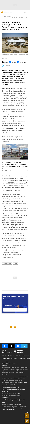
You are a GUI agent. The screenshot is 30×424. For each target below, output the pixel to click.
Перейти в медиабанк (23, 54)
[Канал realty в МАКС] (5, 346)
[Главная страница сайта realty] (10, 12)
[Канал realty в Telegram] (24, 346)
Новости (4, 356)
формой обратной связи (8, 409)
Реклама (13, 358)
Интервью (19, 356)
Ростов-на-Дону (7, 263)
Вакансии (4, 365)
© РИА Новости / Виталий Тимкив (9, 54)
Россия (15, 263)
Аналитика (11, 356)
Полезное (26, 356)
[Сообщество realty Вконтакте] (18, 346)
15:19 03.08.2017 (6, 16)
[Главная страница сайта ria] (2, 12)
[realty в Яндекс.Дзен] (11, 346)
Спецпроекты (6, 358)
